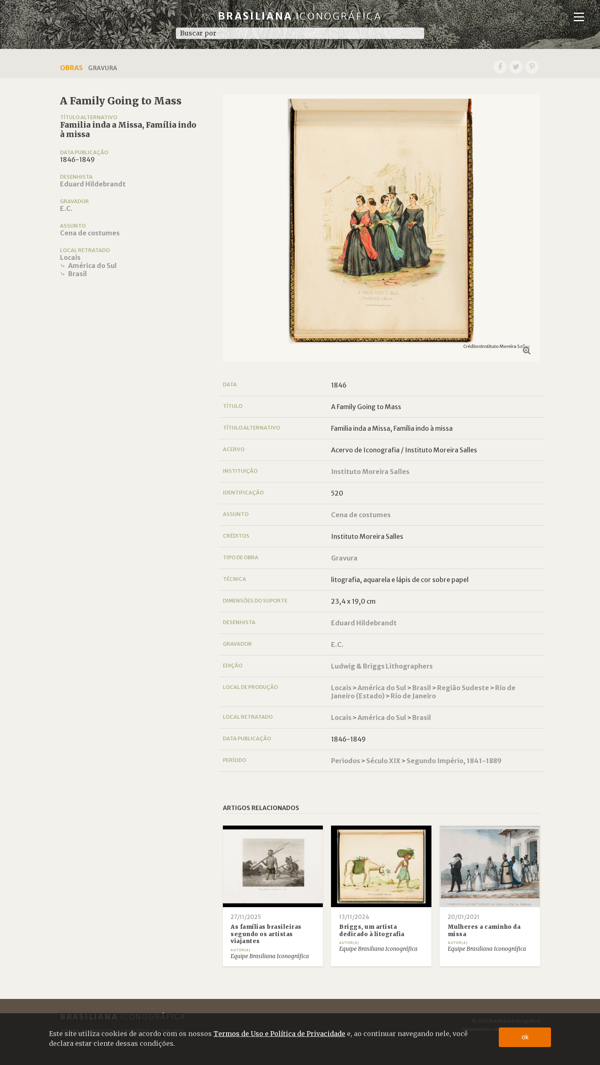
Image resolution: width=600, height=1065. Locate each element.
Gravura (344, 558)
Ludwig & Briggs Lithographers (382, 666)
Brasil (77, 274)
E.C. (66, 208)
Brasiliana (300, 16)
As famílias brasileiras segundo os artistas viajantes (266, 934)
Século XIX (383, 761)
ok (525, 1037)
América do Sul (92, 265)
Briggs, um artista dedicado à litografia (371, 930)
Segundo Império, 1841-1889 (454, 761)
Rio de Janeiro (413, 696)
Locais (70, 257)
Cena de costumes (90, 233)
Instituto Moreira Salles (370, 471)
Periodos (345, 761)
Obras (71, 68)
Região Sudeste (463, 688)
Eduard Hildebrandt (93, 184)
